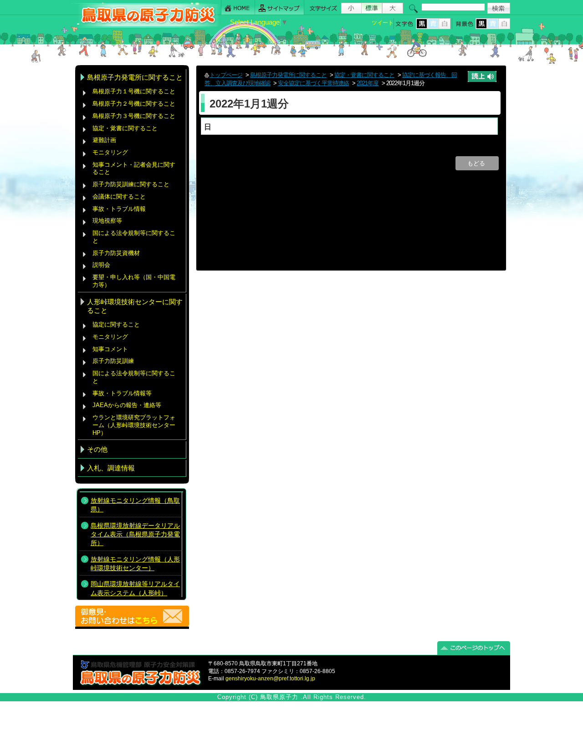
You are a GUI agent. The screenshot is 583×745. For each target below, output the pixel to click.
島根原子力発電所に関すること (288, 74)
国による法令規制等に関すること (133, 237)
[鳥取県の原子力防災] (145, 25)
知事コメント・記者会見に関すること (133, 168)
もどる (477, 163)
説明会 (101, 264)
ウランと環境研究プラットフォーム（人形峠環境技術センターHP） (133, 425)
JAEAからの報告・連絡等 (126, 405)
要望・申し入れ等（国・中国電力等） (133, 281)
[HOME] (238, 7)
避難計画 (104, 140)
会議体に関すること (119, 196)
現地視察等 (107, 220)
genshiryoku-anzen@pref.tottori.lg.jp (270, 678)
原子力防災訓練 (113, 360)
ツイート (383, 23)
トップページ (226, 74)
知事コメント (110, 349)
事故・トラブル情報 (120, 208)
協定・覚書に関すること (125, 128)
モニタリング (110, 152)
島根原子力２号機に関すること (133, 103)
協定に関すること (116, 324)
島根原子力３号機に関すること (133, 115)
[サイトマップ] (279, 7)
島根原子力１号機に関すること (133, 91)
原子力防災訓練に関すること (130, 184)
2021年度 (367, 83)
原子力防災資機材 (116, 253)
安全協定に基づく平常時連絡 (313, 83)
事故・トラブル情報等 (122, 393)
